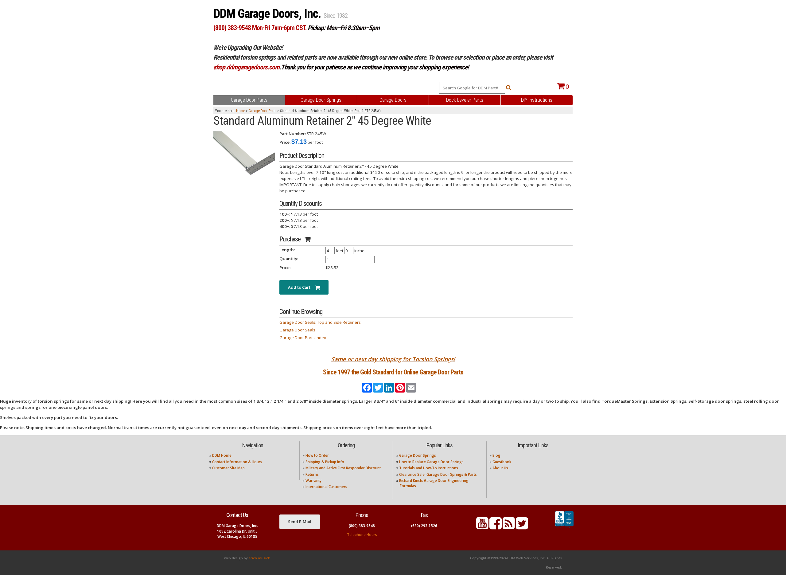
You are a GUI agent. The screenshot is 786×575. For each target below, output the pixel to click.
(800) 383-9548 (362, 525)
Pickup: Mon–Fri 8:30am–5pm (343, 28)
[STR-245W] (244, 153)
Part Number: (292, 133)
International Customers (326, 486)
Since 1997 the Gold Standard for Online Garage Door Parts (393, 372)
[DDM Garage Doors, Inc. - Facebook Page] (495, 527)
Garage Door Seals (297, 330)
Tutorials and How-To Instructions (428, 468)
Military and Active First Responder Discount (343, 468)
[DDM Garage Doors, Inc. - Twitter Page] (522, 527)
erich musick (259, 558)
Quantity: (288, 258)
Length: (287, 249)
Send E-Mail (299, 521)
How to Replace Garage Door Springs (431, 462)
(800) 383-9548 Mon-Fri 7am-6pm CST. (259, 28)
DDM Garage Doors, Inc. (268, 13)
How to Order (317, 455)
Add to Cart (301, 287)
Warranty (313, 480)
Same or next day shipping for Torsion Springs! (393, 359)
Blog (496, 455)
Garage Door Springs (417, 455)
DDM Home (222, 455)
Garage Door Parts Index (302, 337)
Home (240, 111)
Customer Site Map (228, 468)
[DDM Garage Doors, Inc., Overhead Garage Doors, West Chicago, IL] (564, 527)
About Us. (500, 468)
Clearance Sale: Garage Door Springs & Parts (438, 474)
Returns (312, 474)
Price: (284, 142)
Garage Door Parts (262, 111)
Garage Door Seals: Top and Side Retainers (320, 322)
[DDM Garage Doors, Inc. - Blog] (509, 527)
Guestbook (501, 462)
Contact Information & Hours (237, 462)
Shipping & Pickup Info (324, 462)
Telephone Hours (362, 534)
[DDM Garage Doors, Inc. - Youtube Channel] (482, 527)
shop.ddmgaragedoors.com (246, 67)
